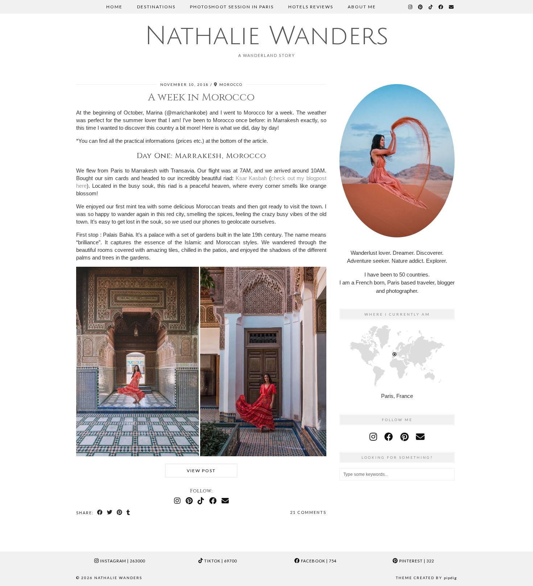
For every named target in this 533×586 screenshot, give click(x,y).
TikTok (220, 560)
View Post (201, 470)
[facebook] (388, 437)
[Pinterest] (420, 7)
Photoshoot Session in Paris (232, 6)
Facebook (318, 560)
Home (114, 6)
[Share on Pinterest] (120, 512)
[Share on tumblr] (128, 512)
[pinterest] (404, 437)
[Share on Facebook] (100, 512)
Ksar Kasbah (251, 178)
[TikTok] (431, 7)
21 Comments (308, 512)
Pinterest (416, 560)
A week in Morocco (201, 97)
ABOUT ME (362, 6)
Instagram (122, 560)
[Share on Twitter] (110, 512)
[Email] (451, 7)
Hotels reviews (310, 6)
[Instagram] (410, 7)
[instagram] (373, 437)
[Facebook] (441, 7)
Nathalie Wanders (266, 36)
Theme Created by (426, 577)
